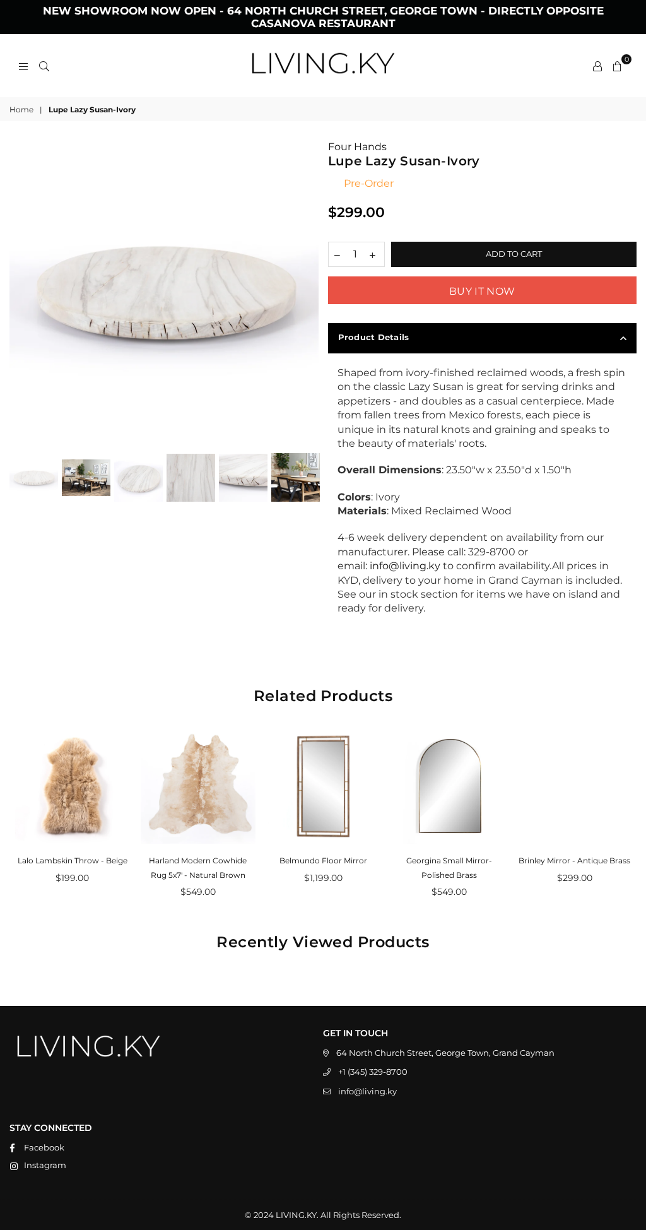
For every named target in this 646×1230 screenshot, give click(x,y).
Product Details (373, 337)
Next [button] (308, 295)
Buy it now (482, 291)
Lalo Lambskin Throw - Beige (72, 860)
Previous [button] (20, 295)
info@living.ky (367, 1091)
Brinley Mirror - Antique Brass (574, 860)
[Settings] (597, 65)
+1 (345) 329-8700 (373, 1072)
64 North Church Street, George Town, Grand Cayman (445, 1053)
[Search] (44, 65)
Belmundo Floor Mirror (323, 860)
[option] (164, 292)
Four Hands (357, 147)
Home (21, 109)
